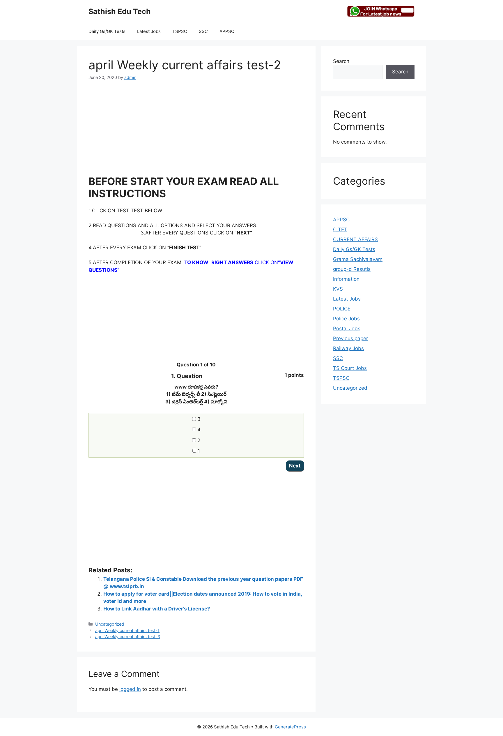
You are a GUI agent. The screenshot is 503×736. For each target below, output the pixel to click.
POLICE (341, 309)
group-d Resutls (352, 269)
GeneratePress (290, 727)
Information (346, 279)
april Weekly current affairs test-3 (127, 636)
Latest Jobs (149, 31)
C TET (340, 229)
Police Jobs (346, 319)
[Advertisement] (196, 131)
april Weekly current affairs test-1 (127, 630)
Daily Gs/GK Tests (106, 31)
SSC (203, 31)
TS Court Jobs (350, 368)
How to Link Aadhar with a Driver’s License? (156, 609)
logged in (130, 689)
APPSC (226, 31)
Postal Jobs (346, 328)
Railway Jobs (348, 348)
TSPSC (179, 31)
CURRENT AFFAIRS (355, 239)
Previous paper (350, 338)
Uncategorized (109, 624)
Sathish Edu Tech (119, 11)
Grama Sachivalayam (357, 259)
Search (341, 61)
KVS (338, 289)
